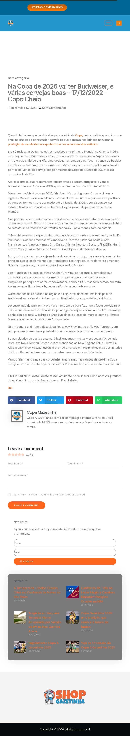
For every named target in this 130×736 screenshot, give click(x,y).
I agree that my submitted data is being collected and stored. (49, 494)
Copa (78, 135)
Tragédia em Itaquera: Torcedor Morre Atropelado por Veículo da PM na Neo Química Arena (45, 622)
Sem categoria (18, 78)
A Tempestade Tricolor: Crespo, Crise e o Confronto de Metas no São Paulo (37, 592)
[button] (119, 23)
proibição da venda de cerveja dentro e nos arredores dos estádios (53, 144)
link (10, 388)
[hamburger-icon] (108, 23)
